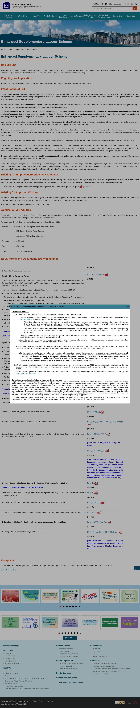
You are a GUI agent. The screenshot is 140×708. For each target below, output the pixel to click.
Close (127, 306)
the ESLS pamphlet (28, 373)
